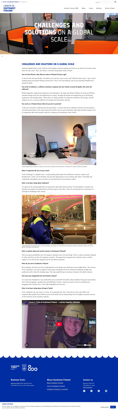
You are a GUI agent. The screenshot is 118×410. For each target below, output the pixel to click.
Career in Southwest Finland (10, 2)
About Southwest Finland (55, 383)
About (84, 8)
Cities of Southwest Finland (56, 386)
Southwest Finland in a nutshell (57, 389)
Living (91, 8)
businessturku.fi (87, 387)
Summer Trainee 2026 (71, 8)
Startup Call (24, 2)
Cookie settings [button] (105, 407)
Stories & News (110, 8)
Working (98, 8)
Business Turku (15, 383)
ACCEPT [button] (113, 407)
